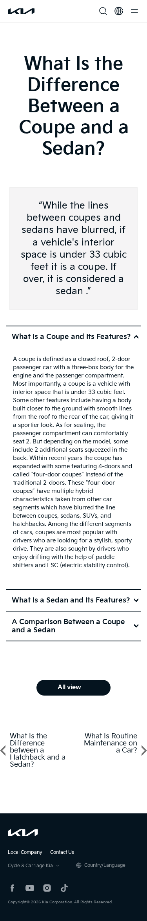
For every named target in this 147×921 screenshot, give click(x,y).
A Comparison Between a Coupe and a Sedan (68, 626)
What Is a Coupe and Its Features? (71, 337)
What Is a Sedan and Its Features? (71, 600)
